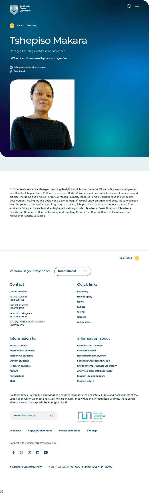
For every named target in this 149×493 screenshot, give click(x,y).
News (80, 302)
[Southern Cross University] (20, 9)
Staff (12, 381)
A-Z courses (83, 322)
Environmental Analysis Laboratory (97, 366)
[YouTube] (46, 452)
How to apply (84, 297)
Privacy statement (69, 431)
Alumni (14, 371)
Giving (80, 312)
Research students (20, 366)
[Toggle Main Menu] (137, 7)
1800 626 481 (17, 300)
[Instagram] (22, 452)
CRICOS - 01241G (80, 467)
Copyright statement (40, 431)
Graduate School (86, 351)
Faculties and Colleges (90, 346)
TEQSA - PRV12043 (102, 467)
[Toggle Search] (129, 7)
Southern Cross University (27, 467)
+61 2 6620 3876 (18, 317)
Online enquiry (18, 292)
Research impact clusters (91, 356)
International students (22, 351)
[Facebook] (14, 452)
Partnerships (17, 376)
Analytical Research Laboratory (94, 371)
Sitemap (92, 431)
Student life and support (91, 376)
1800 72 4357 (17, 308)
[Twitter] (30, 452)
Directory (82, 292)
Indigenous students (21, 356)
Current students (19, 361)
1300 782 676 (17, 325)
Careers (81, 317)
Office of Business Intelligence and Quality (38, 58)
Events (81, 307)
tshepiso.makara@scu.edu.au (30, 67)
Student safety (85, 381)
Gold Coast (19, 71)
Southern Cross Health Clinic (93, 361)
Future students (19, 346)
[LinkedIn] (38, 452)
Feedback (15, 431)
